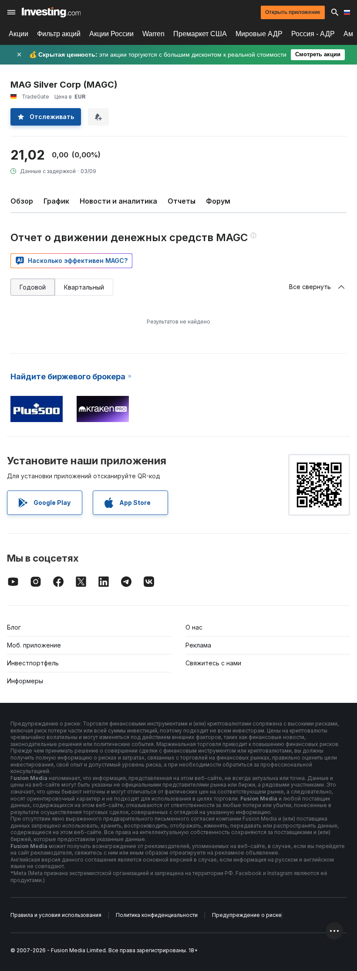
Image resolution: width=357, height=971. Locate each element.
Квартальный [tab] (84, 287)
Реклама (198, 645)
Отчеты (181, 201)
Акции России (111, 33)
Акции (18, 33)
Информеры (25, 681)
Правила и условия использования (55, 915)
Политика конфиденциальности (157, 915)
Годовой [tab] (33, 287)
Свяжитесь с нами (213, 663)
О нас (193, 627)
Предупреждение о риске (247, 915)
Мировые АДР (259, 33)
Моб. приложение (34, 645)
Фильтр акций (59, 33)
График (56, 201)
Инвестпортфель (33, 663)
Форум (218, 201)
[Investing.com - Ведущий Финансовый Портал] (51, 12)
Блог (14, 627)
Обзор (21, 201)
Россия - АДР (313, 33)
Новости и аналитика (118, 201)
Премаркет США (200, 33)
